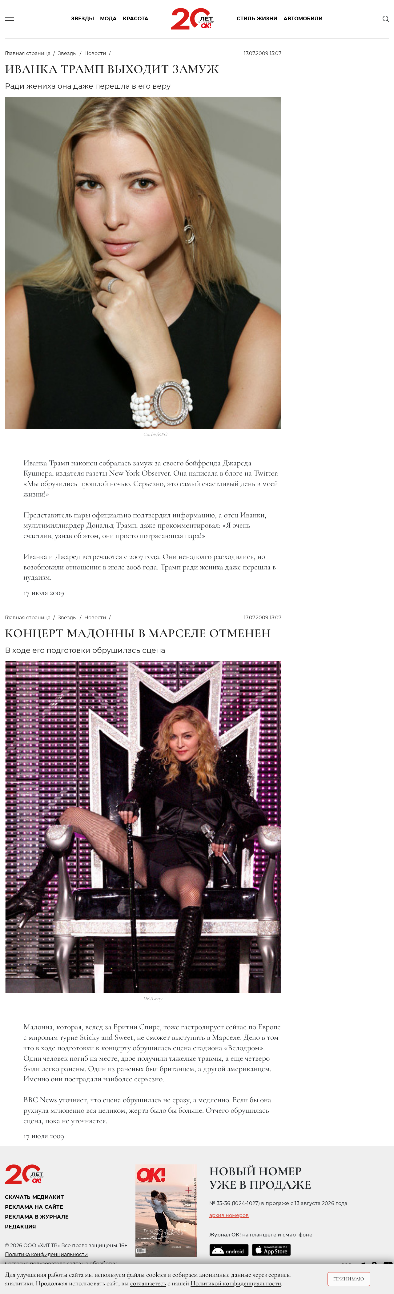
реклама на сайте (34, 1207)
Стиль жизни (257, 19)
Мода (108, 19)
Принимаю (348, 1279)
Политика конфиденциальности (46, 1254)
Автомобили (303, 19)
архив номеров (229, 1215)
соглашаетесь (148, 1283)
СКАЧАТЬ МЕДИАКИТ (34, 1197)
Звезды (82, 19)
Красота (135, 19)
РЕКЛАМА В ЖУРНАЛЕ (37, 1217)
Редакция (20, 1227)
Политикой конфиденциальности (236, 1283)
